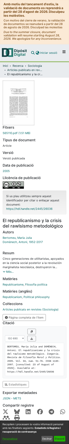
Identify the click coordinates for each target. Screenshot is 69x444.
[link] (34, 133)
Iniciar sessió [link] (49, 52)
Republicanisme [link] (13, 284)
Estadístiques (17, 384)
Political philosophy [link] (37, 297)
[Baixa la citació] (31, 338)
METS (17, 398)
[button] (33, 53)
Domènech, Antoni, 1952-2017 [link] (23, 242)
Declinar (47, 438)
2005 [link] (6, 171)
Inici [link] (5, 65)
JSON (6, 398)
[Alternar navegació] (64, 52)
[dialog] (34, 432)
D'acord (59, 438)
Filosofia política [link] (36, 284)
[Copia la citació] (31, 331)
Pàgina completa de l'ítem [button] (26, 317)
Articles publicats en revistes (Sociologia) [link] (25, 70)
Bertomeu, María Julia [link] (17, 237)
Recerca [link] (18, 65)
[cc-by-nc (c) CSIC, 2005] (34, 185)
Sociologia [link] (35, 65)
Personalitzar (10, 438)
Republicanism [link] (12, 297)
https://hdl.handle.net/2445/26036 (29, 208)
